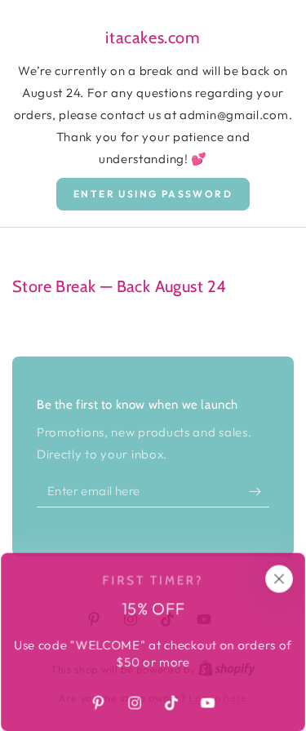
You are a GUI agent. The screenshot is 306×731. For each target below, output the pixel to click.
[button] (153, 194)
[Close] (280, 578)
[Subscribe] (259, 491)
